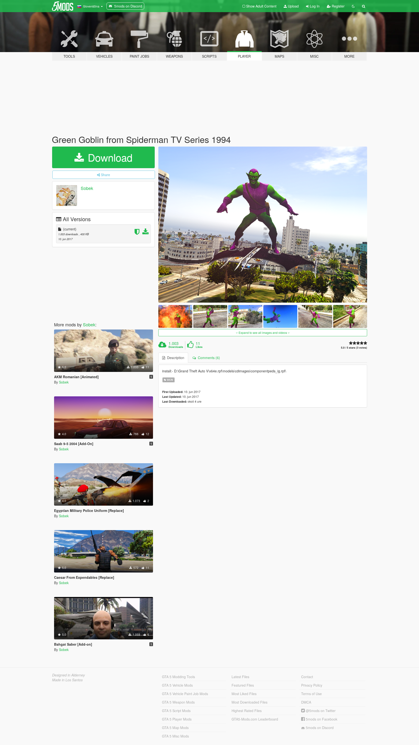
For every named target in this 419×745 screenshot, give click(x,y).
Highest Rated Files (247, 710)
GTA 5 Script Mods (176, 710)
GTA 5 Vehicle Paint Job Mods (185, 693)
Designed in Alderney (68, 675)
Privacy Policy (311, 685)
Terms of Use (311, 693)
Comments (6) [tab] (208, 357)
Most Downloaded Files (249, 702)
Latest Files (240, 676)
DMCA (306, 702)
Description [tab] (174, 357)
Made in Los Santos (67, 679)
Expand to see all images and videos (263, 332)
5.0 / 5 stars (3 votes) (354, 347)
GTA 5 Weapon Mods (178, 702)
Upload (293, 6)
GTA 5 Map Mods (175, 727)
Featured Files (243, 685)
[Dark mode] (353, 6)
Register (338, 6)
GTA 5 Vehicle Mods (177, 685)
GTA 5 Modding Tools (178, 676)
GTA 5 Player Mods (177, 719)
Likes (199, 346)
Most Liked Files (244, 693)
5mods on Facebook (321, 719)
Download (108, 157)
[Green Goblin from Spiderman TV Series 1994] (262, 225)
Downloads (176, 346)
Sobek (87, 188)
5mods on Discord (319, 727)
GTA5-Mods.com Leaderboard (255, 719)
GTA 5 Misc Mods (175, 736)
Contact (307, 676)
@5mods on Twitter (320, 710)
